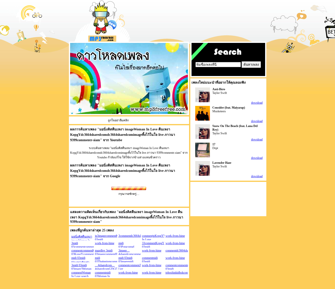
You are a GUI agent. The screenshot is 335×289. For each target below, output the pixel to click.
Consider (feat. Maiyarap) (228, 107)
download (257, 102)
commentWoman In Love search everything (81, 276)
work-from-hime (175, 236)
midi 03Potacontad (126, 245)
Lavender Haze (221, 162)
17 (213, 144)
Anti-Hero (218, 89)
